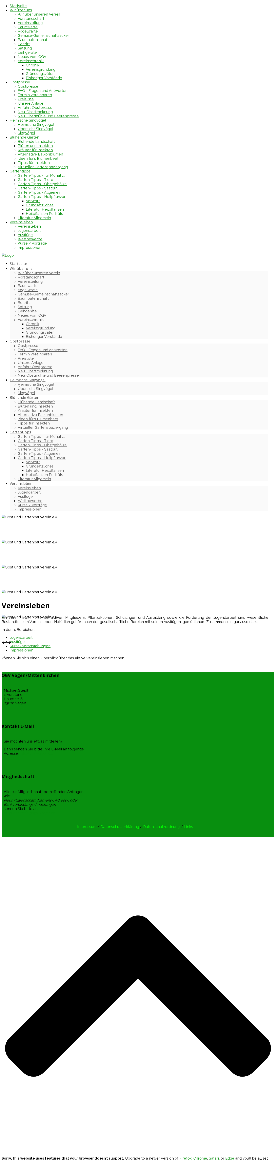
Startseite (18, 6)
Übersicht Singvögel (35, 129)
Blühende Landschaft (36, 141)
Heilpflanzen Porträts (44, 213)
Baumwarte (28, 27)
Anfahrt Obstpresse (35, 107)
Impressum (86, 827)
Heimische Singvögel (28, 120)
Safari (214, 1158)
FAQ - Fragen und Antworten (42, 90)
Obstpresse (20, 82)
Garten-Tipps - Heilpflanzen (42, 196)
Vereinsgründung (40, 69)
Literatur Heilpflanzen (45, 209)
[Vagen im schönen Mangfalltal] (8, 255)
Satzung (25, 48)
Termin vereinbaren (35, 95)
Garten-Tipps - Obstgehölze (42, 184)
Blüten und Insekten (35, 146)
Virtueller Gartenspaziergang (43, 167)
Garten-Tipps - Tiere (35, 180)
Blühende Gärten (24, 137)
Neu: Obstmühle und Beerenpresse (48, 116)
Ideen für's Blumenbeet (38, 158)
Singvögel (26, 133)
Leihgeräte (27, 52)
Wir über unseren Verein (39, 14)
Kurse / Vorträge (32, 243)
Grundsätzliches (40, 205)
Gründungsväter (40, 73)
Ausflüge (25, 235)
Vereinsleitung (30, 23)
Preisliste (26, 99)
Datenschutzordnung (161, 827)
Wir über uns (21, 10)
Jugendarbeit (29, 230)
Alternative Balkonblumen (40, 154)
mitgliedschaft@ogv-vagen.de (29, 813)
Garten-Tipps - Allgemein (39, 192)
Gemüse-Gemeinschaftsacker (43, 35)
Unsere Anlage (30, 103)
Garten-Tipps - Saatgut (38, 188)
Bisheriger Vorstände (44, 78)
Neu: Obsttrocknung (35, 112)
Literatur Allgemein (34, 218)
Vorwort (33, 201)
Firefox (185, 1158)
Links (188, 827)
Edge (229, 1158)
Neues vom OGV (32, 57)
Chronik (32, 65)
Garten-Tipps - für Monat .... (41, 175)
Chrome (200, 1158)
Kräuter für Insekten (35, 150)
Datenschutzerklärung (120, 827)
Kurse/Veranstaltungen (30, 646)
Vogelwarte (28, 31)
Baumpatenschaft (33, 40)
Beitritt (24, 44)
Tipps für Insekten (34, 163)
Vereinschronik (31, 61)
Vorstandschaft (31, 18)
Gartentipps (20, 171)
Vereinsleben (21, 222)
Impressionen (29, 247)
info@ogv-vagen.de (36, 753)
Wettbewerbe (30, 239)
